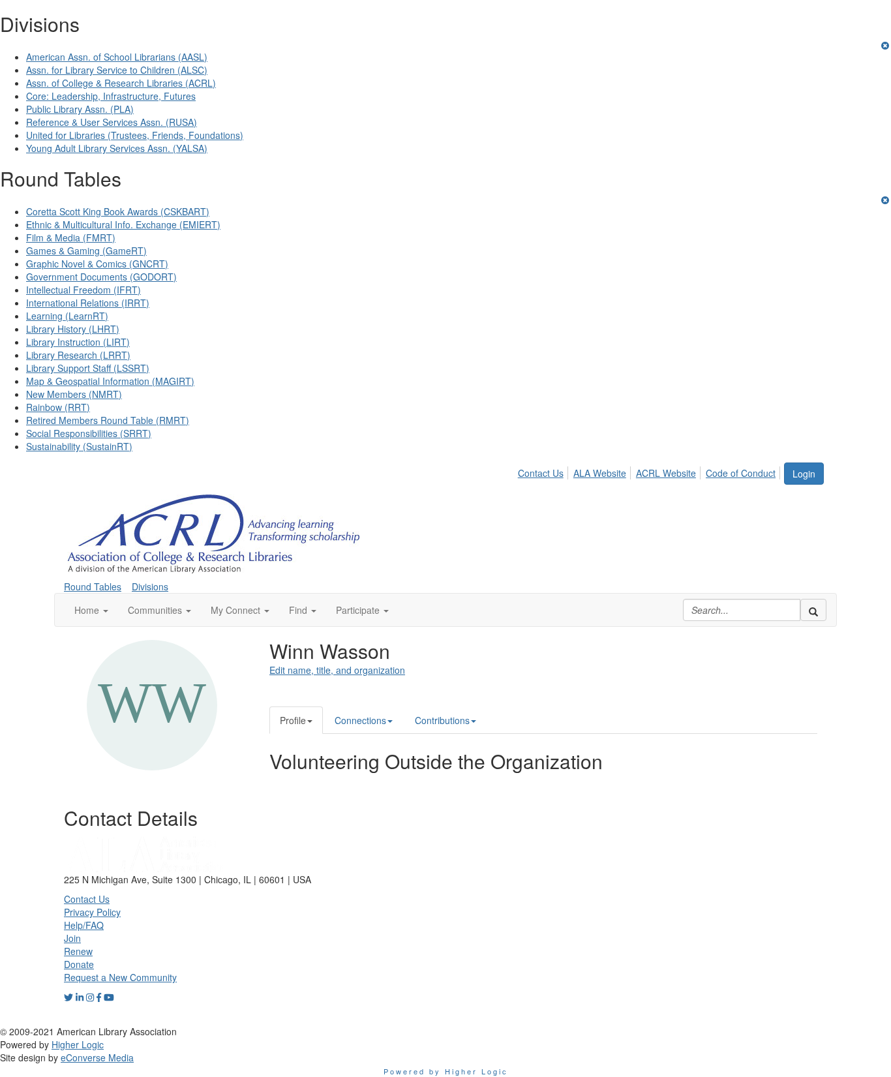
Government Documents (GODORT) (101, 276)
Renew (78, 951)
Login (804, 473)
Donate (79, 964)
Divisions (150, 586)
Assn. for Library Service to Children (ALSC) (116, 69)
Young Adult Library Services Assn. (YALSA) (116, 148)
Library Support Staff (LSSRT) (87, 367)
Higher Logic (78, 1044)
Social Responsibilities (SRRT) (88, 433)
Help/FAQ (84, 925)
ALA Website (599, 472)
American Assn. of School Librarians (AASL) (116, 56)
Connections (360, 720)
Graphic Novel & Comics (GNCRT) (97, 263)
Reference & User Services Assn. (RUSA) (111, 122)
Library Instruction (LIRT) (78, 341)
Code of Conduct (741, 472)
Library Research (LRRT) (78, 354)
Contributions (442, 720)
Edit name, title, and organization (337, 669)
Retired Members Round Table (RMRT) (107, 420)
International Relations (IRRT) (87, 302)
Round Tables (92, 586)
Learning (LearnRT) (67, 315)
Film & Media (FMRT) (70, 237)
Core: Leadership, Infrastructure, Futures (111, 95)
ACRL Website (666, 472)
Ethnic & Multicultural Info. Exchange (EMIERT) (123, 224)
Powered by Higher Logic (446, 1071)
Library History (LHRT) (72, 328)
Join (72, 938)
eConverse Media (97, 1057)
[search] (813, 610)
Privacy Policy (92, 911)
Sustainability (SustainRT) (79, 446)
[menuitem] (544, 471)
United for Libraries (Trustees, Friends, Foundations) (134, 135)
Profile (293, 720)
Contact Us (541, 472)
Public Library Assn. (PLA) (80, 108)
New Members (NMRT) (74, 394)
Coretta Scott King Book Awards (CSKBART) (117, 211)
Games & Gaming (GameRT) (86, 250)
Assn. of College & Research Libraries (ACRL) (121, 82)
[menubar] (650, 471)
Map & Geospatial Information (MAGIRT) (110, 380)
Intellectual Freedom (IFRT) (83, 289)
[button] (91, 610)
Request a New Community (120, 977)
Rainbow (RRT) (58, 407)
